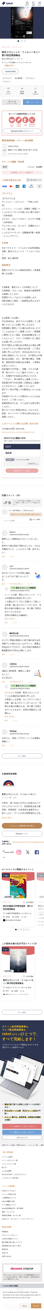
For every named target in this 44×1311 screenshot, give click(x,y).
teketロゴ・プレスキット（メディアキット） (18, 1219)
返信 (3, 556)
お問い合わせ (6, 1256)
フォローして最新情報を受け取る (22, 826)
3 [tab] (25, 41)
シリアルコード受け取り (10, 1178)
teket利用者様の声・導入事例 (12, 1208)
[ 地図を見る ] (9, 65)
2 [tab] (21, 41)
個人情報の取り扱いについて (12, 1242)
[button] (16, 929)
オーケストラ (17, 47)
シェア (11, 556)
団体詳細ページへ (22, 834)
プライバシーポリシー (10, 1235)
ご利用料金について (9, 1198)
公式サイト (8, 853)
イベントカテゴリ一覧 (10, 1160)
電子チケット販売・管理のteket (13, 1145)
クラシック (6, 47)
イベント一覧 (33, 1145)
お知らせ (5, 1253)
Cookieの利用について (10, 1239)
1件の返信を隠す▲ (16, 584)
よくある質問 (6, 1171)
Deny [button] (25, 1306)
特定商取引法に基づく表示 (11, 1246)
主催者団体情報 (10, 71)
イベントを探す (7, 1157)
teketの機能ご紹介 (8, 1201)
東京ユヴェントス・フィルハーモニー (19, 794)
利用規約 (5, 1232)
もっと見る (22, 756)
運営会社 (5, 1249)
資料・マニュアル (8, 1212)
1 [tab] (18, 41)
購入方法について (35, 180)
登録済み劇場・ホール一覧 (11, 1215)
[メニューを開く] (39, 3)
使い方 (4, 1167)
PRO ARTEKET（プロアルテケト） (14, 1174)
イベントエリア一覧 (9, 1164)
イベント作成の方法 (9, 1194)
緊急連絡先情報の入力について (22, 131)
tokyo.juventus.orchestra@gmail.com (18, 432)
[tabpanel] (22, 23)
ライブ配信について (9, 1205)
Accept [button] (36, 1306)
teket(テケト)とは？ (9, 1191)
